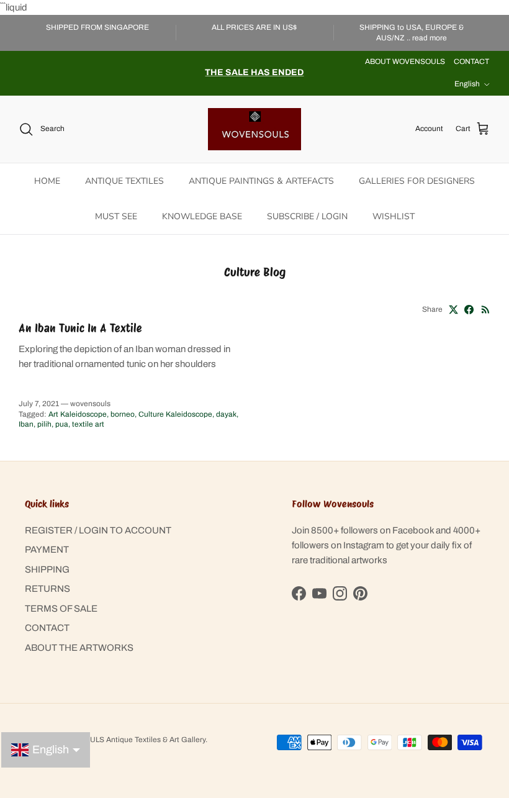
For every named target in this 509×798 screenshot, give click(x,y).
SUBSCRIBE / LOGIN (307, 216)
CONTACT (471, 61)
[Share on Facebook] (469, 309)
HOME (47, 181)
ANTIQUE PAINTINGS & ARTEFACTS (261, 181)
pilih (44, 424)
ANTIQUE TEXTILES (124, 181)
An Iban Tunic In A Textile (80, 328)
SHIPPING (47, 569)
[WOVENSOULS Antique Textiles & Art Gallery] (254, 129)
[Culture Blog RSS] (485, 309)
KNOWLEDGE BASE (202, 216)
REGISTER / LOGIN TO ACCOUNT (98, 530)
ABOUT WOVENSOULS (405, 61)
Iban (26, 424)
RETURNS (47, 589)
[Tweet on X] (453, 309)
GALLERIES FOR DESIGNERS (417, 181)
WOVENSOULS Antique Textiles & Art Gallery (128, 739)
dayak (226, 414)
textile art (88, 424)
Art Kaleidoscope (77, 414)
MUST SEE (116, 216)
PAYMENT (47, 550)
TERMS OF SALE (61, 609)
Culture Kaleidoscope (175, 414)
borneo (122, 414)
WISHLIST (393, 216)
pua (61, 424)
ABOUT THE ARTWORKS (79, 648)
